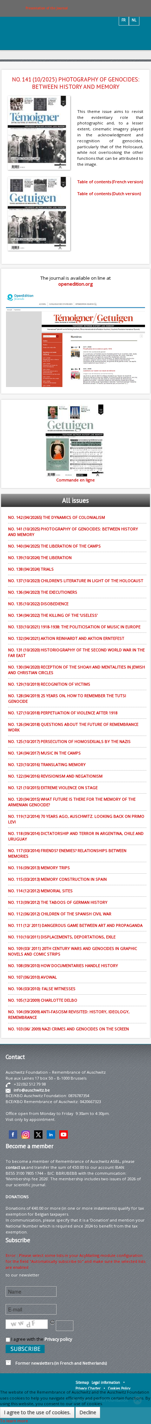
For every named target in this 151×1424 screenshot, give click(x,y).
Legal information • (108, 1382)
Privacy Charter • (90, 1388)
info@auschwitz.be (32, 1090)
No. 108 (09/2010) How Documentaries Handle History (63, 965)
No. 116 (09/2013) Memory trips (39, 867)
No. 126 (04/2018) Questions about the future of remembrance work (73, 727)
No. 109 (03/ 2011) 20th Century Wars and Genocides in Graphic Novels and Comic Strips (72, 951)
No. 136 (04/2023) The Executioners (42, 592)
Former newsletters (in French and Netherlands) (59, 1363)
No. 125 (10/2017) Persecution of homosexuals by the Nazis (69, 741)
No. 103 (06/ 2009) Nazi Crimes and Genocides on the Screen (68, 1028)
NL (134, 19)
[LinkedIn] (51, 1134)
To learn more (14, 1420)
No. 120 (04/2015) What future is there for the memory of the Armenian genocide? (72, 801)
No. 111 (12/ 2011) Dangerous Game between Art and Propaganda (75, 925)
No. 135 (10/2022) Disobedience (38, 603)
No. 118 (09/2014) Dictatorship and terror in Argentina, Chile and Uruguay (76, 836)
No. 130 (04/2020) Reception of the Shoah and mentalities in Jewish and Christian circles (76, 669)
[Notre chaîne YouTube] (63, 1134)
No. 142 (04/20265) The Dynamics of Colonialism (56, 517)
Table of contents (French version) (110, 181)
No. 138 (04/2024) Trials (31, 569)
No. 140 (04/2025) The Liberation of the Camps (54, 546)
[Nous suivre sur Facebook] (13, 1134)
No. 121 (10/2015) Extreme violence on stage (53, 787)
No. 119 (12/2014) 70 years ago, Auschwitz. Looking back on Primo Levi (76, 819)
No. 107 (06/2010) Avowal (32, 977)
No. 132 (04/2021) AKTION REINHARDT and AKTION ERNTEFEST (66, 638)
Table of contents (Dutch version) (109, 193)
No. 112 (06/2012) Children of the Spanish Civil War (59, 913)
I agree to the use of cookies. (37, 1412)
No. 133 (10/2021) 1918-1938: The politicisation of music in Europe (74, 626)
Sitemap (82, 1382)
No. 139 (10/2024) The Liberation (40, 557)
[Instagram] (25, 1134)
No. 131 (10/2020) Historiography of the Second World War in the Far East (76, 652)
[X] (38, 1134)
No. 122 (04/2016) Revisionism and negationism (55, 776)
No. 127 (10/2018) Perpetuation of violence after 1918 (62, 712)
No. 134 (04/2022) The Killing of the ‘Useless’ (53, 615)
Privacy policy (58, 1339)
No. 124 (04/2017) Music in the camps (44, 753)
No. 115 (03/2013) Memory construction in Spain (57, 879)
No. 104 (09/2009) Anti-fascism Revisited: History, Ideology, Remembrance (69, 1014)
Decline (87, 1412)
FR (124, 19)
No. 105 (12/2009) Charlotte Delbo (42, 1000)
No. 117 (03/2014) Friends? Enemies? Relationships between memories (67, 853)
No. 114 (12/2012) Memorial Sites (40, 890)
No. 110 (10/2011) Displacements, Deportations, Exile (62, 936)
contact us (15, 1167)
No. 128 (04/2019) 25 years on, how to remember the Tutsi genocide (67, 698)
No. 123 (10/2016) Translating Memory (47, 764)
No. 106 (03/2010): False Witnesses (42, 988)
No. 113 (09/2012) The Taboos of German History (57, 902)
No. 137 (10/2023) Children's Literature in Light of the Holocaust (75, 580)
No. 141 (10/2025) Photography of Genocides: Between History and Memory (73, 531)
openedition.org (75, 284)
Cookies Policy (119, 1388)
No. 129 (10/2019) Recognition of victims (49, 684)
